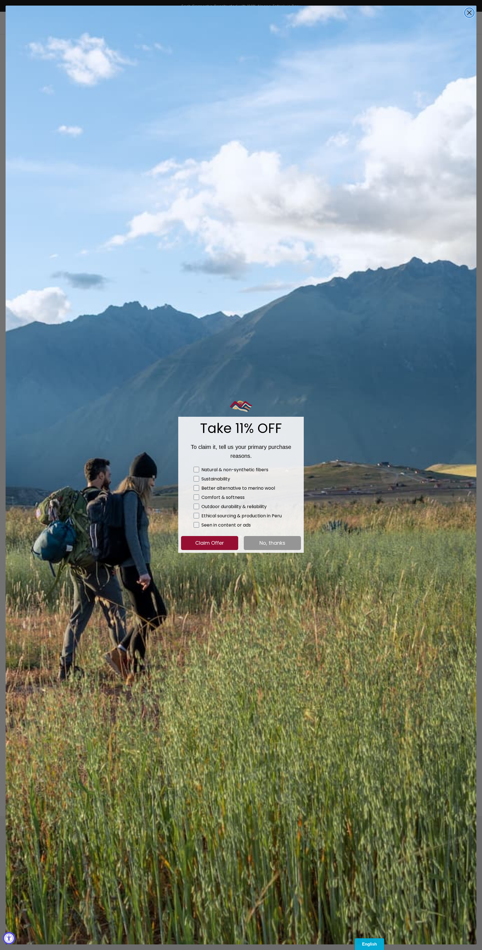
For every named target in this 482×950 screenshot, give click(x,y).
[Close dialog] (469, 13)
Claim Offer (209, 542)
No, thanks (272, 542)
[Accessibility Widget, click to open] (9, 938)
